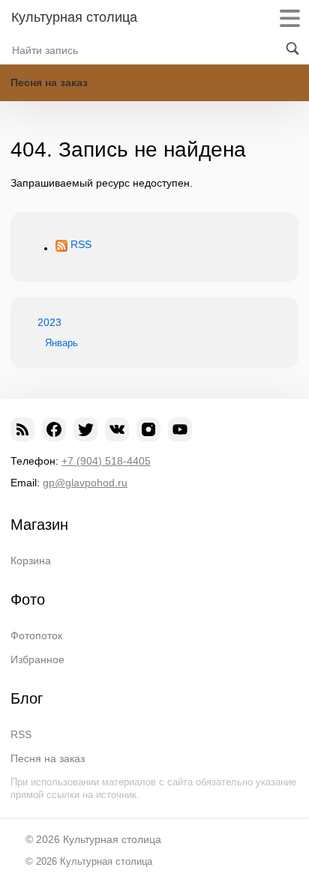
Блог (26, 698)
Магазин (39, 525)
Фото (27, 599)
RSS (81, 244)
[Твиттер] (86, 429)
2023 (50, 322)
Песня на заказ (49, 82)
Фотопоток (36, 635)
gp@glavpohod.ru (85, 483)
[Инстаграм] (148, 429)
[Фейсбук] (54, 429)
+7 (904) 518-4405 (106, 461)
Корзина (30, 561)
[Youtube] (180, 429)
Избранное (37, 659)
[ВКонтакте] (117, 429)
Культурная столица (74, 17)
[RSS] (22, 429)
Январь (61, 343)
